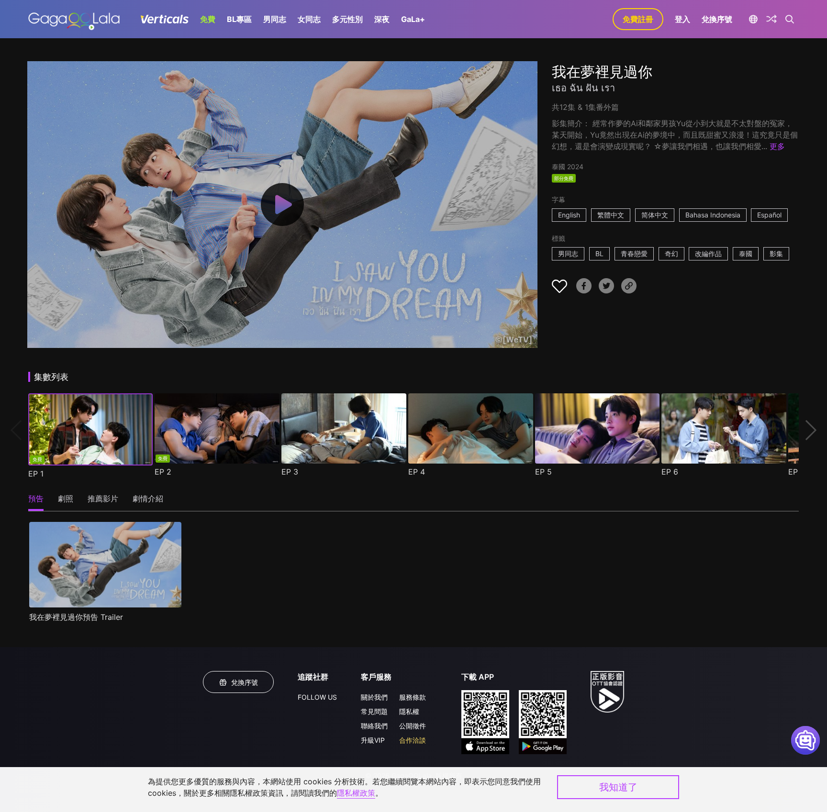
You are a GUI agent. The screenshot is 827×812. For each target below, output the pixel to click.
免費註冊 (638, 19)
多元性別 (347, 19)
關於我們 (374, 697)
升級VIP (373, 740)
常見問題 (374, 711)
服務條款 (412, 697)
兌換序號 (717, 19)
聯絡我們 (374, 726)
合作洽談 (412, 740)
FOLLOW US (317, 697)
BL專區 (239, 19)
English (569, 215)
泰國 (745, 253)
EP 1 (36, 473)
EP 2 (163, 471)
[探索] (771, 19)
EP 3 (289, 471)
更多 (777, 146)
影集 (776, 253)
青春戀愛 (634, 253)
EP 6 (669, 471)
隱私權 (409, 711)
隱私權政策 (356, 793)
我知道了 (618, 787)
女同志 (309, 19)
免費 (207, 19)
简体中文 (654, 215)
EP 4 (416, 471)
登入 (682, 19)
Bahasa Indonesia (712, 215)
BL (599, 253)
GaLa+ (413, 19)
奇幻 (671, 253)
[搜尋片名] (790, 19)
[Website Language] (753, 19)
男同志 (274, 19)
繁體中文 (610, 215)
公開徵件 (412, 726)
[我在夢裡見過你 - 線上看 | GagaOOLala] (74, 19)
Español (769, 215)
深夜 (382, 19)
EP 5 (543, 471)
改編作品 (708, 253)
